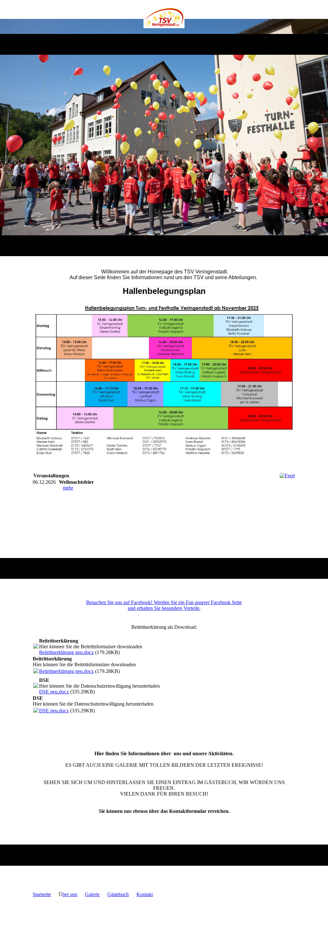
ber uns (69, 894)
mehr (68, 487)
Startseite (42, 894)
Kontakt (144, 894)
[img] (164, 17)
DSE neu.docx (54, 691)
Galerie (92, 894)
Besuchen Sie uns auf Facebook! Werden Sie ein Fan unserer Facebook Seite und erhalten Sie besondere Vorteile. (164, 605)
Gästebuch (118, 894)
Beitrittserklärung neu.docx (66, 652)
